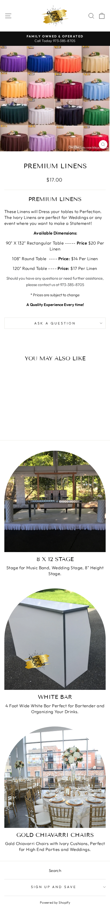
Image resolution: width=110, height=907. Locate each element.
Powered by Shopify (55, 902)
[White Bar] (55, 639)
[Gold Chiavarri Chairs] (55, 777)
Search (55, 870)
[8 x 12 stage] (55, 501)
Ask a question (55, 323)
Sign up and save (54, 887)
